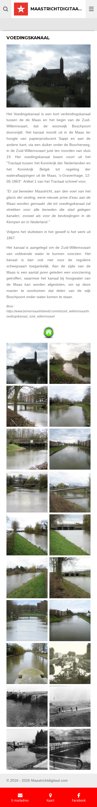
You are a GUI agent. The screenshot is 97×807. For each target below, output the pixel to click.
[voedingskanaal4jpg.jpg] (27, 449)
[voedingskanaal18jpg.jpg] (27, 620)
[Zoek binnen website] (5, 9)
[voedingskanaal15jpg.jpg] (27, 577)
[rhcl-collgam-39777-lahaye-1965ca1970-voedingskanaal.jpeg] (27, 749)
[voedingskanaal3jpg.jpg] (27, 406)
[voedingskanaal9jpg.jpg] (70, 492)
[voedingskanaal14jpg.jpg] (70, 535)
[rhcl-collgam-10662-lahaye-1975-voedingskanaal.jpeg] (70, 749)
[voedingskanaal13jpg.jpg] (27, 535)
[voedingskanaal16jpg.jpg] (70, 577)
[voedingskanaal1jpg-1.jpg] (27, 363)
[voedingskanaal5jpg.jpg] (70, 406)
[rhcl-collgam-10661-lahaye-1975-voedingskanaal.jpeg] (27, 706)
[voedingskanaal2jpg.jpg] (70, 363)
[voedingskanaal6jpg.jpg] (70, 449)
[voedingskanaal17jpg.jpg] (27, 663)
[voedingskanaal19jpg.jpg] (70, 620)
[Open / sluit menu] (91, 9)
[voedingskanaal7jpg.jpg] (27, 492)
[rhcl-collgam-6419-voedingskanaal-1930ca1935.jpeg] (70, 663)
